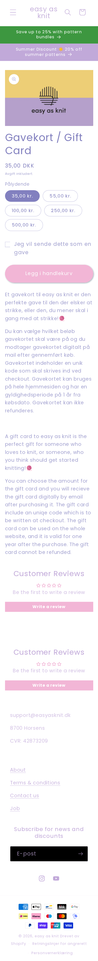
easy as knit (47, 936)
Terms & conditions (35, 782)
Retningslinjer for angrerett (59, 943)
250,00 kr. (63, 210)
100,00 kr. (23, 210)
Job (15, 808)
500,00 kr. (24, 225)
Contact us (24, 795)
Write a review (49, 607)
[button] (13, 12)
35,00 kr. (22, 196)
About (18, 770)
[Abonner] (80, 853)
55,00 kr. (60, 196)
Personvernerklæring (52, 952)
